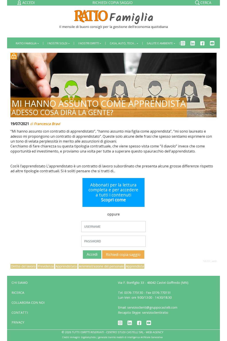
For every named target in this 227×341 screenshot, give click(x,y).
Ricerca (18, 292)
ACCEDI (28, 2)
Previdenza (46, 266)
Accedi (92, 254)
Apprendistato (66, 266)
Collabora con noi (28, 302)
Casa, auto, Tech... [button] (123, 43)
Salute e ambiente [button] (160, 43)
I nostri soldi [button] (57, 43)
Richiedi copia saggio (112, 2)
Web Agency (154, 332)
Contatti (20, 312)
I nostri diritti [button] (88, 43)
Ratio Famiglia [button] (26, 43)
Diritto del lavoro (23, 266)
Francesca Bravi (47, 123)
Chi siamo (20, 282)
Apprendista (135, 266)
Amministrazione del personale (101, 266)
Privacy (18, 322)
